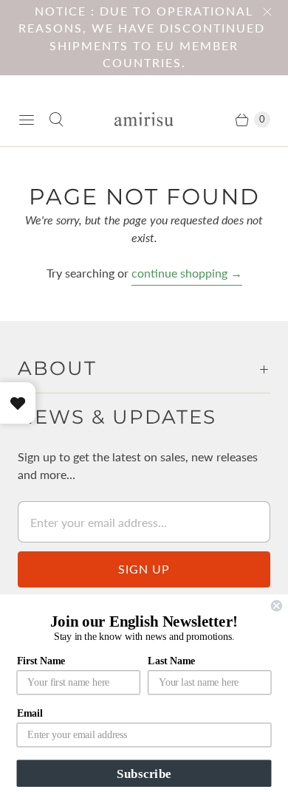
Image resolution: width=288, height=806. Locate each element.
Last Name (171, 660)
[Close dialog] (276, 605)
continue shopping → (186, 273)
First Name (41, 660)
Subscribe (144, 773)
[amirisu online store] (144, 119)
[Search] (56, 119)
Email (30, 713)
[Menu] (26, 119)
